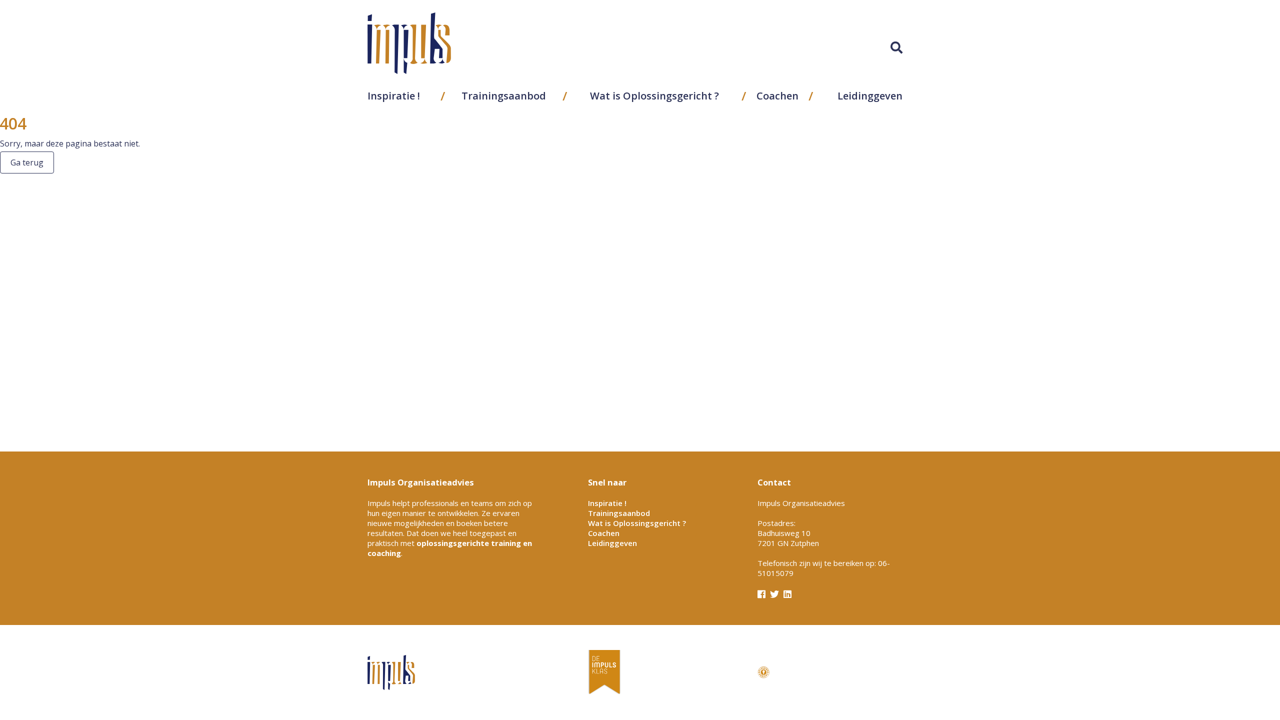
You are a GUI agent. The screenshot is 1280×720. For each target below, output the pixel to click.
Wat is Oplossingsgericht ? (654, 95)
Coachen (777, 95)
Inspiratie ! (394, 95)
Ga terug (27, 162)
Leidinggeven (870, 95)
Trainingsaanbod (504, 95)
